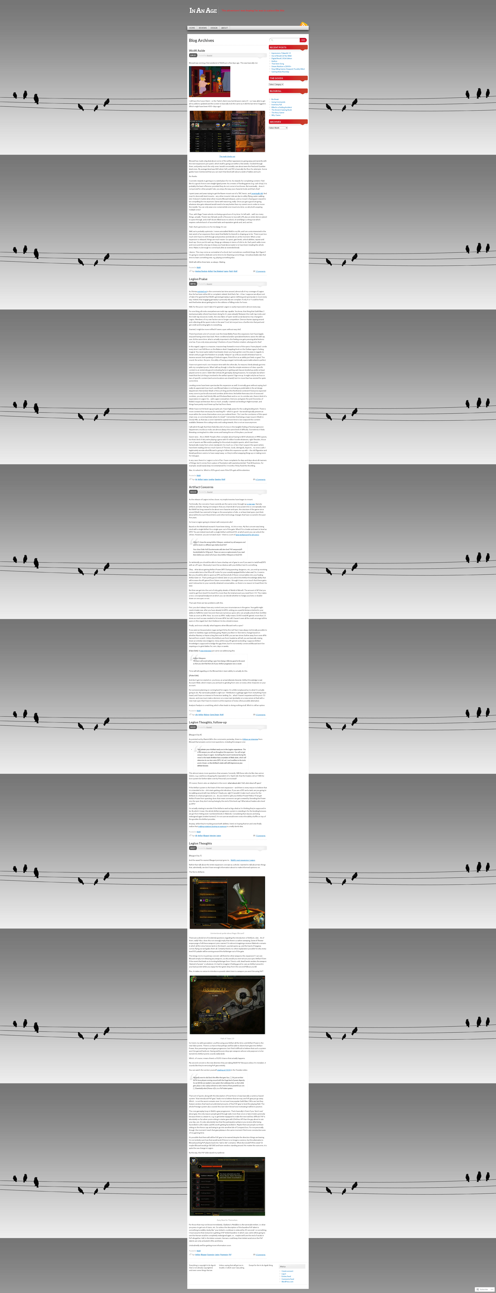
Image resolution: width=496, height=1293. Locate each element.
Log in (284, 1274)
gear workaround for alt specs (247, 535)
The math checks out (227, 156)
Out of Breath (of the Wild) (282, 56)
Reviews (203, 28)
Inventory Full (277, 105)
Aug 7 (192, 848)
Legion (226, 271)
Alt (196, 836)
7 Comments (260, 836)
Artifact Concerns (201, 487)
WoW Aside (197, 50)
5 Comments (260, 715)
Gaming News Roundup (280, 72)
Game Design (214, 715)
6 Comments (260, 479)
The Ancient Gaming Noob (282, 110)
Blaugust (206, 836)
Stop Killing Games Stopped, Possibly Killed (288, 69)
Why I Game (276, 115)
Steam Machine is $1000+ (281, 66)
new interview (205, 651)
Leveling (211, 479)
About (224, 28)
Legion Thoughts (200, 843)
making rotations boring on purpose (212, 826)
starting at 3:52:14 (224, 1070)
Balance (206, 715)
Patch (231, 271)
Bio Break (275, 99)
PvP (230, 1255)
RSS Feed (303, 25)
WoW (199, 267)
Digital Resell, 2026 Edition (282, 58)
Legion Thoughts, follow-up (208, 722)
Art (196, 479)
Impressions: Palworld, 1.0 (281, 53)
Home (192, 28)
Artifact (210, 271)
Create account (287, 1271)
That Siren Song (278, 64)
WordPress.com (287, 1282)
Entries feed (286, 1276)
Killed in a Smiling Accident (282, 107)
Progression (224, 1255)
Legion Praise (198, 279)
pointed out (202, 291)
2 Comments (260, 271)
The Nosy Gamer (278, 113)
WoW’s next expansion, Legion (243, 860)
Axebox (274, 61)
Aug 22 (193, 492)
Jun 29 (193, 55)
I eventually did (257, 193)
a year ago (251, 504)
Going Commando (278, 102)
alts (196, 715)
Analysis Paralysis (201, 271)
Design (214, 28)
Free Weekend (218, 271)
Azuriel (209, 55)
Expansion (210, 1255)
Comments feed (288, 1279)
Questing (218, 479)
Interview (213, 836)
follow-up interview (250, 739)
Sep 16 (193, 284)
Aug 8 (192, 727)
